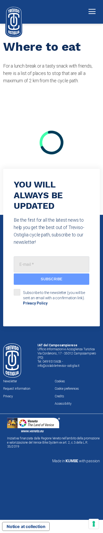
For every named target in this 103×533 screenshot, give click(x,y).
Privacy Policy (35, 303)
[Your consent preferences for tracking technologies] (94, 524)
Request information (16, 388)
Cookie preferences (67, 388)
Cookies (60, 381)
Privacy (8, 396)
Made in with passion (76, 461)
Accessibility (63, 403)
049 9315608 (52, 361)
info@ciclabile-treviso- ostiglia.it (58, 366)
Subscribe (51, 279)
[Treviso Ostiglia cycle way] (13, 21)
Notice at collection (26, 526)
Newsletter (10, 381)
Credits (59, 396)
